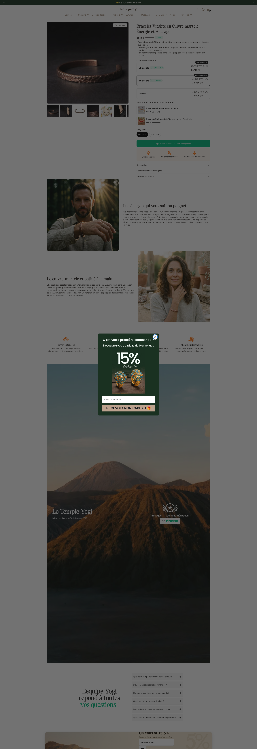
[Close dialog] (155, 337)
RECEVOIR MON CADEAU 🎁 (128, 408)
